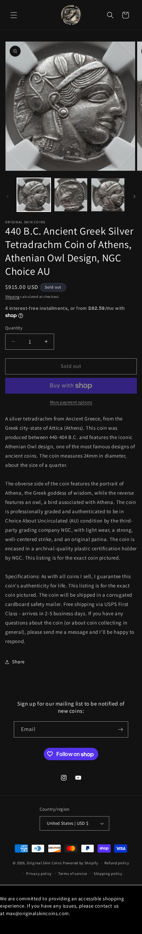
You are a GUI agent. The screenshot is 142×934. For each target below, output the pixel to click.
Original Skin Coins (44, 862)
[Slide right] (134, 196)
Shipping (12, 296)
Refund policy (116, 862)
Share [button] (18, 662)
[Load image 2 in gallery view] (71, 195)
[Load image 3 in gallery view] (108, 195)
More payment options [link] (71, 402)
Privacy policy (39, 873)
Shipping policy (108, 873)
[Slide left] (7, 196)
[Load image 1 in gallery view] (34, 195)
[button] (13, 15)
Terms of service (72, 873)
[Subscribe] (120, 729)
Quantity (13, 328)
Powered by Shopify (80, 862)
